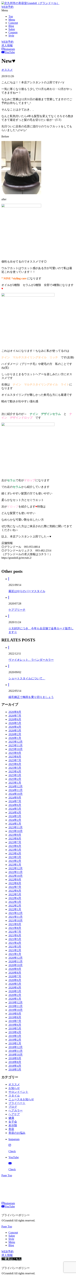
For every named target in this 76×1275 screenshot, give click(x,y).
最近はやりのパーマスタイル (26, 591)
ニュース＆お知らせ (21, 1099)
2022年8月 (14, 883)
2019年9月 (14, 1013)
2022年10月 (15, 875)
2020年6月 (14, 980)
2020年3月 (14, 991)
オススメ (7, 69)
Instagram (9, 49)
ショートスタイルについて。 (26, 678)
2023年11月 (15, 827)
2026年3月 (14, 730)
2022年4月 (14, 898)
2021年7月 (14, 931)
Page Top (6, 1175)
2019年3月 (14, 1035)
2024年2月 (14, 819)
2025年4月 (14, 771)
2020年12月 (15, 957)
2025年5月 (14, 767)
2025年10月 (15, 749)
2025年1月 (14, 782)
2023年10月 (15, 831)
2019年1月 (14, 1043)
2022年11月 (15, 872)
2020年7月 (14, 976)
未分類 (12, 1125)
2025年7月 (14, 760)
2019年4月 (14, 1032)
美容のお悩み (16, 1132)
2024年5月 (14, 808)
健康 (11, 1117)
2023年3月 (14, 857)
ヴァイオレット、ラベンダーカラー (31, 659)
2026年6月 (14, 719)
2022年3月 (14, 901)
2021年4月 (14, 942)
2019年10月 (15, 1009)
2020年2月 (14, 995)
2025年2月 (14, 778)
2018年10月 (15, 1054)
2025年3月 (14, 775)
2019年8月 (14, 1017)
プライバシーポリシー (15, 1215)
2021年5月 (14, 939)
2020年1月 (14, 998)
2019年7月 (14, 1021)
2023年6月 (14, 846)
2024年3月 (14, 816)
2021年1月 (14, 954)
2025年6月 (14, 764)
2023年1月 (14, 864)
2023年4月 (14, 853)
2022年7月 (14, 886)
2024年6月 (14, 805)
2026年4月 (14, 726)
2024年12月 (15, 786)
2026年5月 (14, 723)
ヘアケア (14, 1114)
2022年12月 (15, 868)
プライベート (16, 1103)
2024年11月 (15, 790)
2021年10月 (15, 920)
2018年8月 (14, 1062)
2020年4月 (14, 987)
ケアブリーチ (16, 609)
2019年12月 (15, 1002)
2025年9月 (14, 752)
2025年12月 (15, 741)
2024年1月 (14, 823)
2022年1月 (14, 909)
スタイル (14, 1095)
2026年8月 (14, 711)
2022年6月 (14, 890)
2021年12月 (15, 913)
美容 (11, 1129)
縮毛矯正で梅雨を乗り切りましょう (31, 697)
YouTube (10, 52)
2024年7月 (14, 801)
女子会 (12, 1121)
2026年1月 (14, 737)
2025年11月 (15, 745)
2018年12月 (15, 1047)
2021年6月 (14, 935)
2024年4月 (14, 812)
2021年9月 (14, 924)
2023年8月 (14, 838)
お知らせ (14, 1088)
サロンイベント (18, 1091)
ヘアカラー (15, 1110)
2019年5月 (14, 1028)
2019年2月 (14, 1039)
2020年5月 (14, 983)
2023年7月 (14, 842)
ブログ (12, 1106)
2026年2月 (14, 734)
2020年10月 (15, 965)
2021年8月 (14, 927)
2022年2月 (14, 905)
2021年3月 (14, 946)
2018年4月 (14, 1065)
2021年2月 (14, 950)
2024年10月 (15, 793)
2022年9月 (14, 879)
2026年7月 (14, 715)
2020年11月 (15, 961)
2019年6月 (14, 1024)
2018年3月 (14, 1069)
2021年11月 (15, 916)
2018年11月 (15, 1050)
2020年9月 (14, 968)
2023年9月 (14, 834)
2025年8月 (14, 756)
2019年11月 (15, 1006)
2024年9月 (14, 797)
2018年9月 (14, 1058)
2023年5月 (14, 849)
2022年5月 (14, 894)
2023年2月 (14, 860)
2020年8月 (14, 972)
